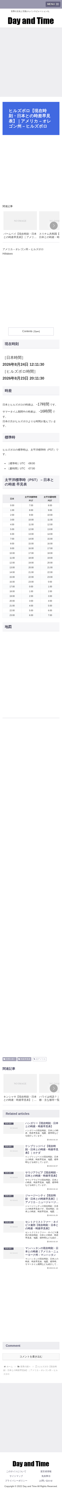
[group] (20, 226)
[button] (54, 226)
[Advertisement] (31, 61)
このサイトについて (16, 1471)
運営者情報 (46, 1471)
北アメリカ (40, 1059)
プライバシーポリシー (16, 1480)
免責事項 (45, 1476)
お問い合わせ (46, 1480)
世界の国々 (11, 1059)
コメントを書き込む (31, 1356)
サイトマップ (16, 1476)
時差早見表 (25, 1059)
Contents (27, 331)
